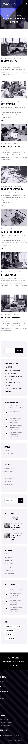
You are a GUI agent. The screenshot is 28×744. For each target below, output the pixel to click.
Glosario (2, 708)
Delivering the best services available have (16, 413)
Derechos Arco (4, 719)
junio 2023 (7, 450)
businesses (9, 626)
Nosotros (2, 702)
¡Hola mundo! (8, 367)
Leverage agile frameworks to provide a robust (16, 427)
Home (1, 696)
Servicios (2, 699)
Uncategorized (8, 484)
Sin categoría (8, 475)
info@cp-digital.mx (7, 686)
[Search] (20, 500)
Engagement (9, 630)
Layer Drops (13, 411)
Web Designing (8, 104)
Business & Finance (9, 468)
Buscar (6, 346)
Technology (7, 481)
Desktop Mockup (9, 274)
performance (10, 638)
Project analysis (10, 61)
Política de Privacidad (6, 722)
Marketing (9, 634)
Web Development (9, 488)
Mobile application (10, 146)
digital (18, 626)
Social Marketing (8, 478)
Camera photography (11, 231)
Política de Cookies (5, 725)
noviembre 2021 (8, 454)
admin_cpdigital (7, 58)
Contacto (2, 705)
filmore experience (10, 317)
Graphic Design (8, 471)
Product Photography (12, 189)
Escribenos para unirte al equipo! (11, 735)
